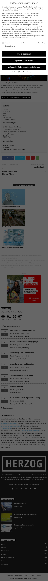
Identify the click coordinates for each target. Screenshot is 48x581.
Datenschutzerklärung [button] (25, 72)
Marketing (41, 43)
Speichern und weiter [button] (24, 60)
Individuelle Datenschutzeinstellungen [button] (24, 67)
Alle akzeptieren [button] (24, 54)
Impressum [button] (34, 72)
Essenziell (8, 43)
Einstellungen (6, 38)
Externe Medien (10, 46)
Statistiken (24, 43)
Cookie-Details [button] (14, 72)
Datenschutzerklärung (9, 36)
